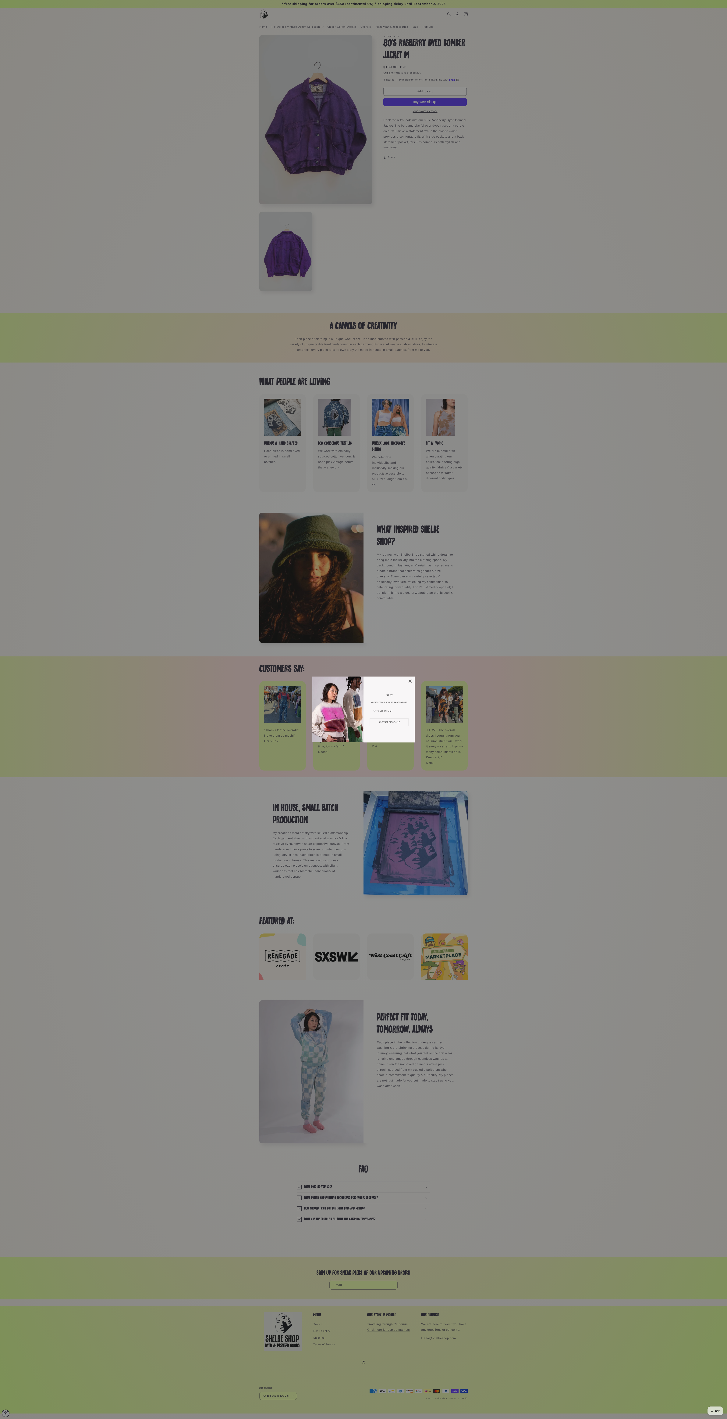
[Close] (410, 681)
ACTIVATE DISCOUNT (389, 722)
